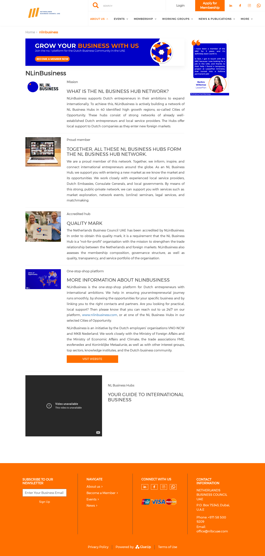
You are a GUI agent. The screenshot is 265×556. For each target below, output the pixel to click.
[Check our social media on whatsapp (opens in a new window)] (173, 487)
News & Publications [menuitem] (215, 18)
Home (30, 32)
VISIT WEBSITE (92, 359)
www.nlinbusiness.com (99, 315)
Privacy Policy (98, 547)
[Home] (44, 13)
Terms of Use (167, 547)
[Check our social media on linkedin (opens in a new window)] (144, 486)
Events (91, 499)
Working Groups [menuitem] (176, 18)
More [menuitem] (245, 18)
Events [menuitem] (119, 18)
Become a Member (101, 493)
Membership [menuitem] (143, 18)
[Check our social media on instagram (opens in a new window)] (163, 486)
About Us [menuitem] (97, 18)
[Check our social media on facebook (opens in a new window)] (154, 486)
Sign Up (44, 502)
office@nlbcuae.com (212, 531)
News (91, 505)
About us (93, 486)
